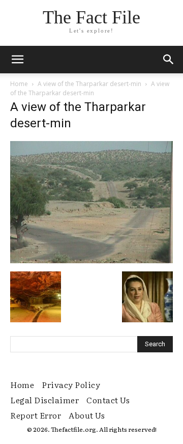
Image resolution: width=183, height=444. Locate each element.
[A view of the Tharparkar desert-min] (91, 261)
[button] (169, 59)
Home (19, 83)
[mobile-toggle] (17, 59)
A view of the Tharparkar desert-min (89, 83)
